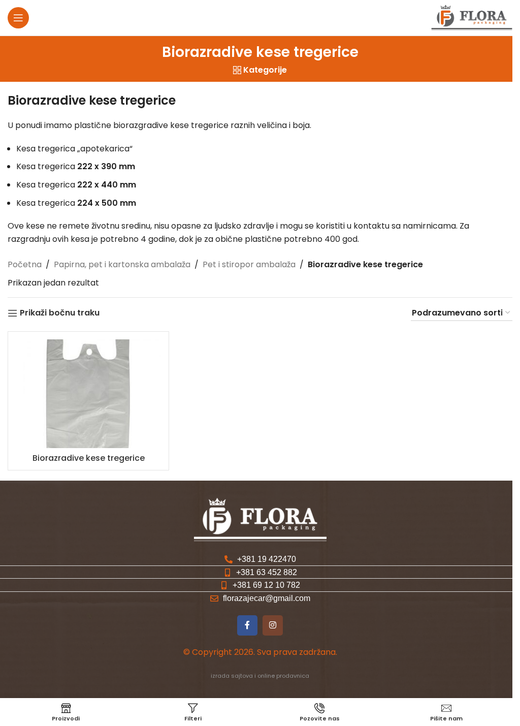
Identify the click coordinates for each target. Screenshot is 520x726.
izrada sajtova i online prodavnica (260, 676)
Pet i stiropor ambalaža (249, 264)
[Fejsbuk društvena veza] (247, 625)
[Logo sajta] (471, 17)
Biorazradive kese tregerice (88, 458)
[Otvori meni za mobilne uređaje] (18, 18)
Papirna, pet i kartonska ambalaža (122, 264)
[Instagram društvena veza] (273, 625)
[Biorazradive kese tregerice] (88, 394)
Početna (25, 264)
